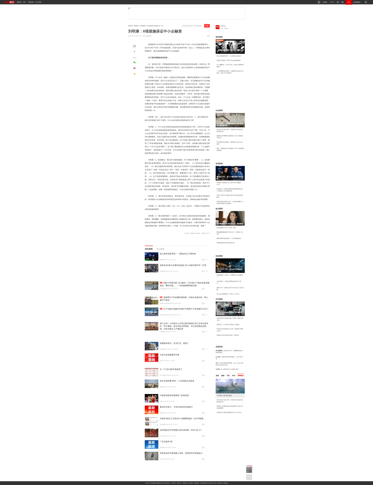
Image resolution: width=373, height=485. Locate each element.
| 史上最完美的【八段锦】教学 (227, 369)
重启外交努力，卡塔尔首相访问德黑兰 (176, 407)
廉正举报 (220, 483)
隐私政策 (196, 483)
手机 (228, 375)
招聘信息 (185, 483)
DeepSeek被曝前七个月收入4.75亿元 (228, 294)
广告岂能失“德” (166, 441)
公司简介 (173, 483)
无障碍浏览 (31, 2)
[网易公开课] (325, 2)
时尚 (233, 375)
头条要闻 (219, 110)
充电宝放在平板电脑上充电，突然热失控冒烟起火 (181, 453)
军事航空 (241, 375)
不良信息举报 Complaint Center (208, 483)
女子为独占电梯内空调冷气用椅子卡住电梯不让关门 (185, 309)
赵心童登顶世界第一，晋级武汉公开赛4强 (178, 254)
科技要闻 (219, 256)
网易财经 (136, 25)
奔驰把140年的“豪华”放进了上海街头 (228, 335)
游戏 (217, 375)
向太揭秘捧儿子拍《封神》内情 (226, 227)
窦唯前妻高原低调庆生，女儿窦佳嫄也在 (229, 238)
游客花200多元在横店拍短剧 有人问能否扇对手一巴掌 (183, 265)
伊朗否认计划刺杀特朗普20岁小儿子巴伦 (229, 412)
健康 (222, 375)
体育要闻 (219, 164)
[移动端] (319, 2)
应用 (24, 2)
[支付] (338, 2)
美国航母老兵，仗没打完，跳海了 (174, 343)
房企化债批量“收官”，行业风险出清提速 (177, 381)
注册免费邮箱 (356, 2)
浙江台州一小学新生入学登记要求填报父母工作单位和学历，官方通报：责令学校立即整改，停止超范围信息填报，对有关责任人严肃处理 (184, 326)
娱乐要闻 (219, 209)
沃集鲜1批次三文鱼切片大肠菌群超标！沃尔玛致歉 (182, 418)
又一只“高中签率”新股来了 (171, 369)
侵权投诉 (225, 483)
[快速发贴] (135, 46)
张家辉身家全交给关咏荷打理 (225, 243)
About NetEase (166, 483)
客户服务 (190, 483)
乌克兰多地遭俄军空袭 (169, 355)
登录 (349, 2)
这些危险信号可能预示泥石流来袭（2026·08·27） (181, 430)
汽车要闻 (219, 299)
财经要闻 (219, 37)
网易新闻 (223, 26)
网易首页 (19, 2)
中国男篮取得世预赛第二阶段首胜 (174, 395)
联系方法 (179, 483)
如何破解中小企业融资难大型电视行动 (150, 25)
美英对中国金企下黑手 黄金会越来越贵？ (229, 60)
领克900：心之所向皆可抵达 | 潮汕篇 (228, 324)
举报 (208, 36)
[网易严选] (332, 2)
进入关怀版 (38, 2)
